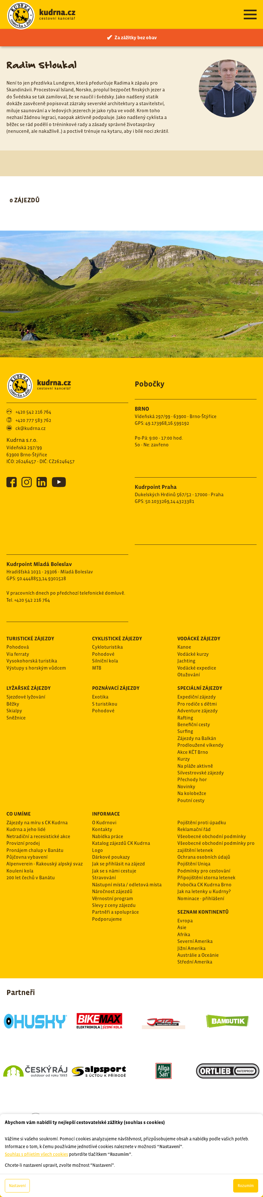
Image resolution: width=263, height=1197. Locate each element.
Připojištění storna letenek (206, 877)
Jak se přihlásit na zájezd (118, 863)
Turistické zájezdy (30, 638)
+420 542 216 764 (33, 412)
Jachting (186, 660)
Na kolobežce (191, 793)
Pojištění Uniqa (193, 863)
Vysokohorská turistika (31, 660)
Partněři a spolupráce (115, 912)
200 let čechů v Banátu (30, 877)
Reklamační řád (194, 829)
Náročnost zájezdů (112, 891)
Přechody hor (192, 779)
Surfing (185, 731)
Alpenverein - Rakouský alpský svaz (44, 863)
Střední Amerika (194, 961)
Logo (97, 850)
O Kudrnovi (104, 822)
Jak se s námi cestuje (114, 870)
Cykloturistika (107, 647)
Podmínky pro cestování (203, 870)
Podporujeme (107, 919)
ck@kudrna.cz (30, 428)
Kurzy (183, 759)
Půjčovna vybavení (26, 857)
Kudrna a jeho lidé (26, 829)
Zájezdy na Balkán (196, 738)
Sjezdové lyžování (25, 696)
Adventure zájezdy (197, 710)
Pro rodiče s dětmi (197, 704)
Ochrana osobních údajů (203, 857)
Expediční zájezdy (196, 696)
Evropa (185, 920)
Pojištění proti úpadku (201, 822)
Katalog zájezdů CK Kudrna (121, 843)
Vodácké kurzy (193, 654)
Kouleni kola (19, 870)
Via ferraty (17, 654)
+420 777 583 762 (33, 420)
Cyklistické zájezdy (117, 638)
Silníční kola (105, 660)
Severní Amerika (195, 941)
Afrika (183, 934)
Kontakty (102, 829)
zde (78, 1078)
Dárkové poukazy (111, 857)
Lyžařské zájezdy (28, 688)
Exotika (100, 696)
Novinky (186, 786)
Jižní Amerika (191, 948)
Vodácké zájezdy (198, 638)
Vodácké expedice (196, 668)
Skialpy (14, 710)
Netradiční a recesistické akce (38, 836)
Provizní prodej (23, 843)
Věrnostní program (112, 898)
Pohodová (17, 647)
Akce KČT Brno (192, 752)
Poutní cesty (191, 800)
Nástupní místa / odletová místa (127, 884)
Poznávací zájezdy (116, 688)
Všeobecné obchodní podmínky (211, 836)
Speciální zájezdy (199, 688)
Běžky (12, 704)
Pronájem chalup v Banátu (35, 850)
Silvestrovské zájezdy (200, 772)
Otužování (188, 674)
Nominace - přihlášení (200, 898)
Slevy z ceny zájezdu (114, 905)
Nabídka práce (107, 836)
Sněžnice (16, 717)
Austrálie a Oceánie (198, 955)
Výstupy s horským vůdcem (36, 668)
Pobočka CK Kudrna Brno (204, 884)
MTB (96, 668)
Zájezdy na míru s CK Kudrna (37, 822)
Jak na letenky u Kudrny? (204, 891)
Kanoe (184, 647)
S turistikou (104, 704)
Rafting (185, 717)
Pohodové (103, 654)
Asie (181, 927)
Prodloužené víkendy (200, 745)
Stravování (104, 877)
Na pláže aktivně (195, 766)
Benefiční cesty (193, 724)
